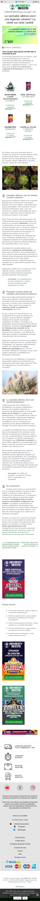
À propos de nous (20, 847)
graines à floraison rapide (21, 530)
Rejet (25, 898)
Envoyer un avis (20, 857)
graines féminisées (9, 532)
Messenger (22, 830)
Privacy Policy (20, 837)
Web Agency (20, 886)
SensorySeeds (8, 528)
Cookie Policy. (26, 895)
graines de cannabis (10, 223)
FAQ (20, 854)
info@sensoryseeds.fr (21, 824)
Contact (20, 851)
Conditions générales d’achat (20, 844)
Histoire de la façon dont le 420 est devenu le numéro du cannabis (29, 544)
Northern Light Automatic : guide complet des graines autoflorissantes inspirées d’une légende (22, 618)
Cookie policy (20, 841)
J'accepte (17, 898)
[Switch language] (3, 1)
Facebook (21, 826)
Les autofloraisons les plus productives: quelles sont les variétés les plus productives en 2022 (11, 545)
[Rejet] (38, 895)
